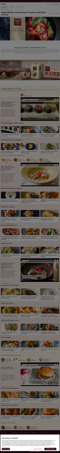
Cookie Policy (47, 445)
